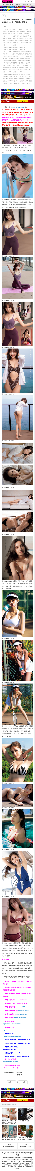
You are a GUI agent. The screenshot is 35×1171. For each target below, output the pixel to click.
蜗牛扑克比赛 (9, 4)
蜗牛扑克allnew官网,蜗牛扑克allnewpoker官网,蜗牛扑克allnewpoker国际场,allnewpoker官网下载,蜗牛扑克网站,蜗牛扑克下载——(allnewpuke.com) (17, 112)
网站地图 (22, 1153)
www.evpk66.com (22, 1007)
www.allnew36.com (24, 1039)
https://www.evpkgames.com (12, 1024)
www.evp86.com (22, 1003)
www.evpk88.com (23, 1010)
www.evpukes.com (20, 1017)
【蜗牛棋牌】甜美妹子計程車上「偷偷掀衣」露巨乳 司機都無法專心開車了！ (9, 1139)
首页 (4, 4)
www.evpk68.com (21, 1014)
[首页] (32, 1159)
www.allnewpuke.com (9, 1049)
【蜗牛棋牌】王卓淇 (23, 1121)
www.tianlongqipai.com (10, 1061)
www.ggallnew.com (23, 1056)
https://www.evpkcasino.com (12, 1030)
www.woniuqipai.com (18, 107)
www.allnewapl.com (21, 1053)
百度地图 (28, 1153)
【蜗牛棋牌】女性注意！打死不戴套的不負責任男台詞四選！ (9, 1123)
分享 (24, 1082)
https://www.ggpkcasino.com (12, 1036)
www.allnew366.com (24, 1043)
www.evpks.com (22, 1000)
